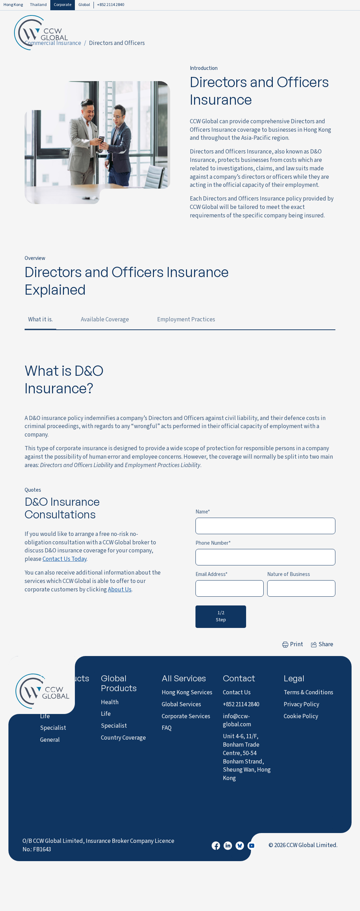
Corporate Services (186, 716)
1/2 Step (221, 616)
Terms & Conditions (308, 692)
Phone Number (212, 543)
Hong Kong (13, 5)
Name (201, 512)
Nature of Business (288, 574)
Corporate (62, 5)
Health (49, 692)
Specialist (53, 728)
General (50, 740)
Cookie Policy (301, 716)
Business (51, 704)
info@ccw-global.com (237, 720)
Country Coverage (123, 738)
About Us (119, 589)
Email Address (210, 574)
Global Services (181, 704)
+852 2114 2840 (110, 5)
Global (84, 5)
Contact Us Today (64, 559)
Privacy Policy (301, 704)
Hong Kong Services (187, 692)
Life (45, 716)
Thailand (38, 5)
